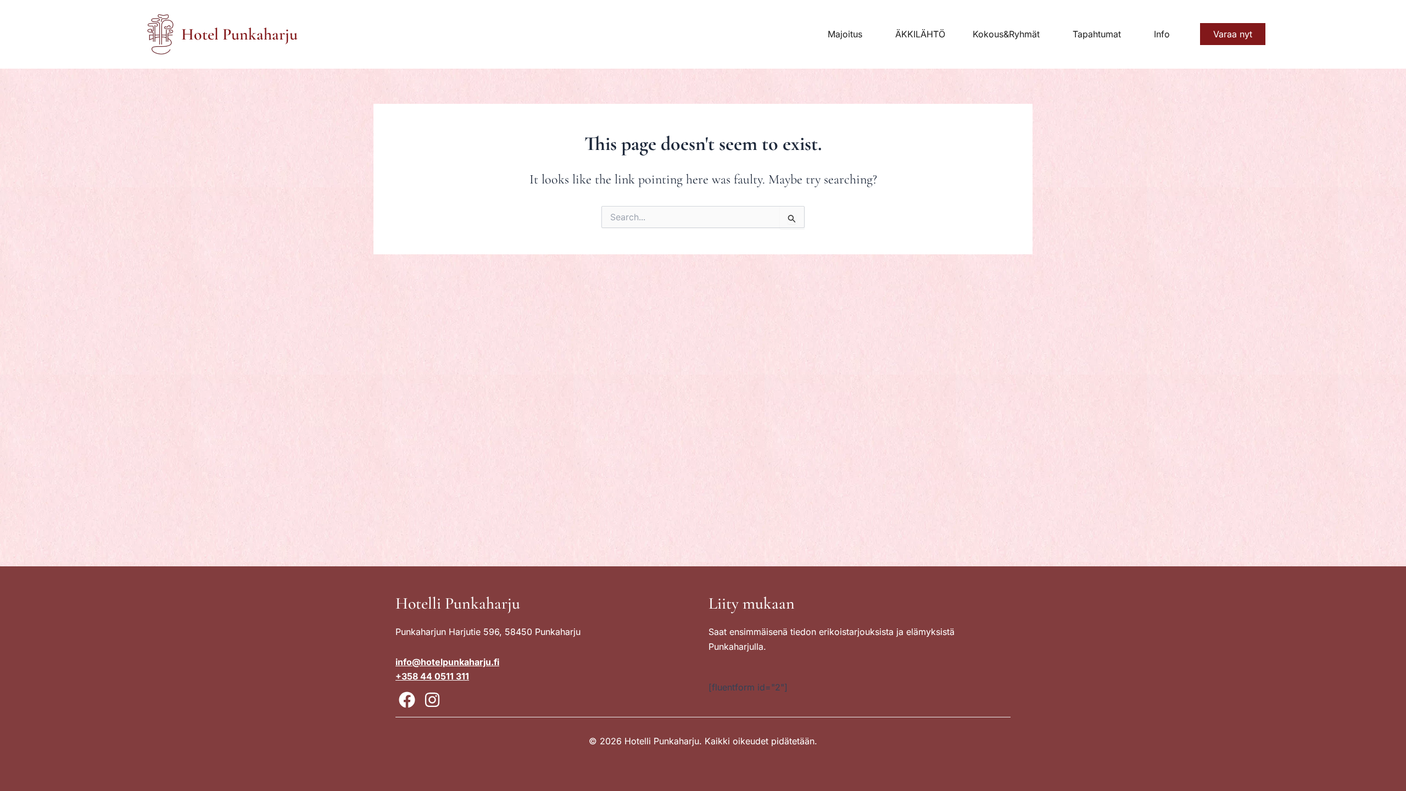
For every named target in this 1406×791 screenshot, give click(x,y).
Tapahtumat (1097, 34)
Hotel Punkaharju (239, 34)
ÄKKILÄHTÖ (920, 34)
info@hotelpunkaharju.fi (447, 661)
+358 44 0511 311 (432, 676)
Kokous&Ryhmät (1006, 34)
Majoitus (845, 34)
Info (1162, 34)
